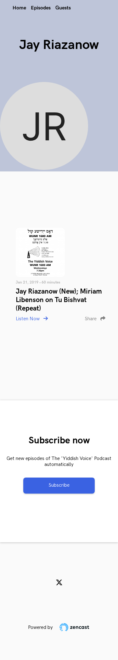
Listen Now (28, 319)
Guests (63, 8)
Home (19, 8)
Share (91, 319)
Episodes (41, 8)
